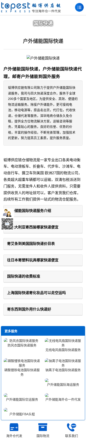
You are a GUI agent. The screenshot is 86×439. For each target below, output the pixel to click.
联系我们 (71, 436)
